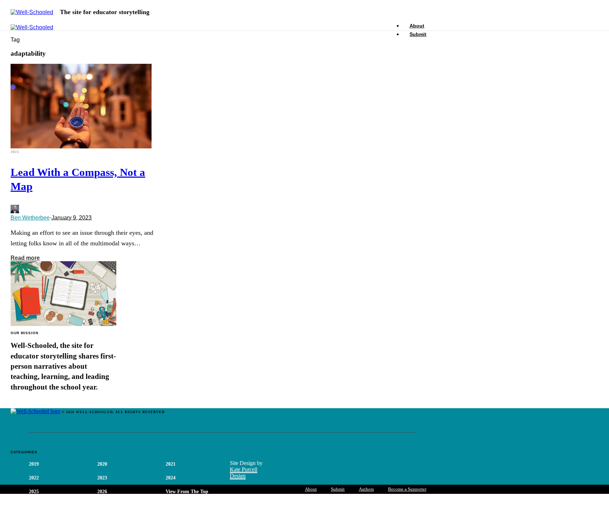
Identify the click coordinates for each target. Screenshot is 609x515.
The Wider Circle (47, 505)
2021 (171, 464)
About (311, 489)
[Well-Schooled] (32, 12)
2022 (34, 477)
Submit (418, 34)
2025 (34, 491)
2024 (171, 477)
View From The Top (187, 491)
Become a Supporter (407, 489)
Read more (25, 258)
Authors (366, 489)
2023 (15, 152)
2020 (102, 464)
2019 (34, 464)
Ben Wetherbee (30, 218)
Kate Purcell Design (243, 472)
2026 (102, 491)
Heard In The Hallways (122, 505)
